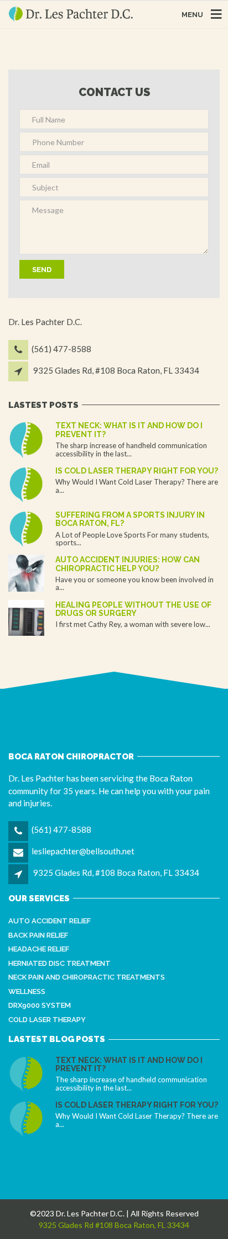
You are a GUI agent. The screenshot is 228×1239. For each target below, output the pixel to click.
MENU (192, 14)
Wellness (26, 991)
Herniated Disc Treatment (59, 963)
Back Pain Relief (38, 935)
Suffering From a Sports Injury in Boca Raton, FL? (130, 519)
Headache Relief (38, 949)
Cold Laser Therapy (47, 1019)
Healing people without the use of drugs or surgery (133, 609)
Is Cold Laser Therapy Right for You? (136, 470)
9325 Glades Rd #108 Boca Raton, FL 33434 (114, 1225)
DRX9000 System (39, 1005)
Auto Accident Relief (49, 921)
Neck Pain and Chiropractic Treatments (86, 977)
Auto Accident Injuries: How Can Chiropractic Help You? (127, 563)
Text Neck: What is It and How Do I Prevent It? (129, 429)
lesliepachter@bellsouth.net (83, 851)
